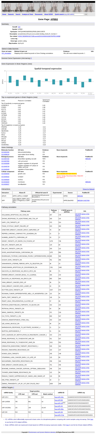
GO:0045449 (5, 169)
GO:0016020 (5, 182)
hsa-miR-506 (59, 400)
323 (19, 27)
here (91, 419)
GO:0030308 (5, 163)
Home (4, 14)
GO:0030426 (5, 173)
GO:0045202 (5, 176)
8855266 (88, 159)
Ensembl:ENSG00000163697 (42, 36)
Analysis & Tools (27, 14)
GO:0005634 (5, 179)
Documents (38, 14)
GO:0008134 (5, 154)
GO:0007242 (5, 159)
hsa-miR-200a (59, 409)
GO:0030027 (5, 184)
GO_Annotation (6, 53)
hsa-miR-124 (59, 403)
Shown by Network (88, 189)
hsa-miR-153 (59, 412)
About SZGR (48, 14)
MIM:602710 (29, 36)
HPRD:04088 (56, 36)
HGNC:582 (21, 36)
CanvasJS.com (91, 94)
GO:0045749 (5, 166)
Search (18, 14)
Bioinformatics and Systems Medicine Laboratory (42, 432)
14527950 (87, 200)
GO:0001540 (5, 152)
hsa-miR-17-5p (59, 415)
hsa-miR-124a (59, 397)
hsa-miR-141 (59, 406)
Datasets (11, 14)
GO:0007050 (5, 161)
